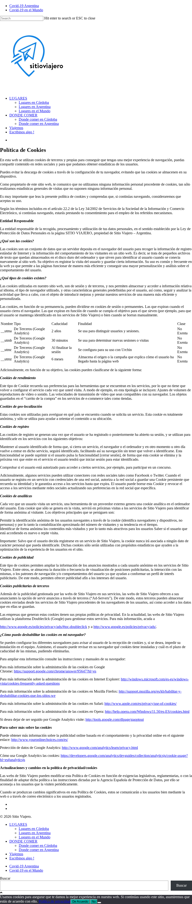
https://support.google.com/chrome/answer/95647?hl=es (55, 671)
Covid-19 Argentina (24, 6)
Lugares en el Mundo (34, 111)
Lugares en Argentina (35, 107)
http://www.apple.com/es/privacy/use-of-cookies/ (140, 704)
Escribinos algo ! (21, 132)
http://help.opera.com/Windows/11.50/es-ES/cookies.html (147, 711)
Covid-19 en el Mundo (26, 10)
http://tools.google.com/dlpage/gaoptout (114, 719)
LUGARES (18, 98)
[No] (99, 902)
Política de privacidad (54, 901)
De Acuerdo (80, 901)
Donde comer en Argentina (39, 124)
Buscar (5, 878)
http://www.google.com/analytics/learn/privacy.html (100, 748)
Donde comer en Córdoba (38, 119)
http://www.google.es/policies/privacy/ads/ (124, 627)
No (94, 901)
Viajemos (16, 128)
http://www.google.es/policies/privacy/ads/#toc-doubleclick (43, 627)
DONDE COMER (23, 115)
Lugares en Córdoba (34, 103)
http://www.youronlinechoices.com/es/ (39, 740)
